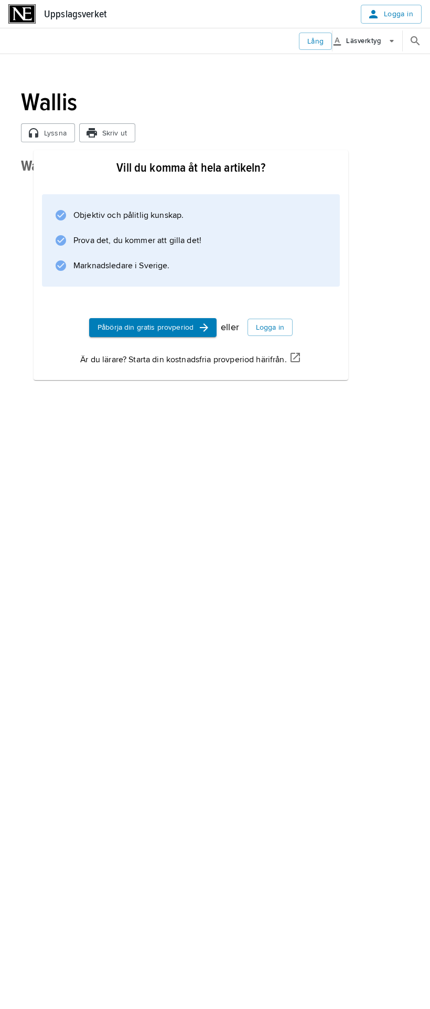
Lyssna (55, 133)
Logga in (398, 13)
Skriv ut (114, 133)
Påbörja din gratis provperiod (146, 327)
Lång (315, 41)
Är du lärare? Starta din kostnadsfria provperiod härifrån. (183, 359)
